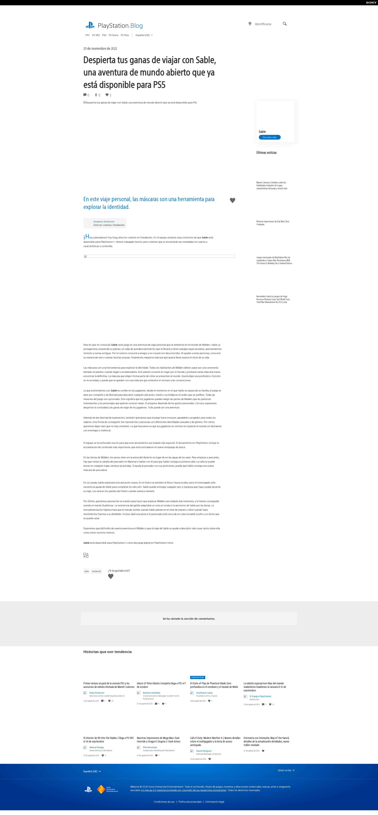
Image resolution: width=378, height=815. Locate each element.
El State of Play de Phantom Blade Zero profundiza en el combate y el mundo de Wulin (214, 684)
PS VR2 (96, 35)
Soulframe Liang (204, 692)
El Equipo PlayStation (260, 696)
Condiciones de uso (164, 801)
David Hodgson (204, 750)
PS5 (88, 35)
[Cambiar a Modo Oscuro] (250, 24)
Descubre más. (270, 137)
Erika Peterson (96, 692)
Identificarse (263, 24)
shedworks (96, 571)
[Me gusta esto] (109, 700)
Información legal (214, 801)
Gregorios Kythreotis (103, 221)
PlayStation (120, 25)
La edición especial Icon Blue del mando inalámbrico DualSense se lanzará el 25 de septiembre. (265, 686)
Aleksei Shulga (96, 747)
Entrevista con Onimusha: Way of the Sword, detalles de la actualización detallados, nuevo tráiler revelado (266, 741)
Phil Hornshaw (150, 747)
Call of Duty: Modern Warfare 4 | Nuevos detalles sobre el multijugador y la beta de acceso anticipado (215, 741)
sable (86, 571)
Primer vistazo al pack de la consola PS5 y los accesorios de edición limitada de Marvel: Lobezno (108, 684)
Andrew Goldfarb (151, 692)
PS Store (113, 35)
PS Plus (125, 35)
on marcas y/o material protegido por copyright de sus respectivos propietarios (183, 790)
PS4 (104, 35)
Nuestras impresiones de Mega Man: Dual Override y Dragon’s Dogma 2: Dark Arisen (158, 739)
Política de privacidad (190, 801)
